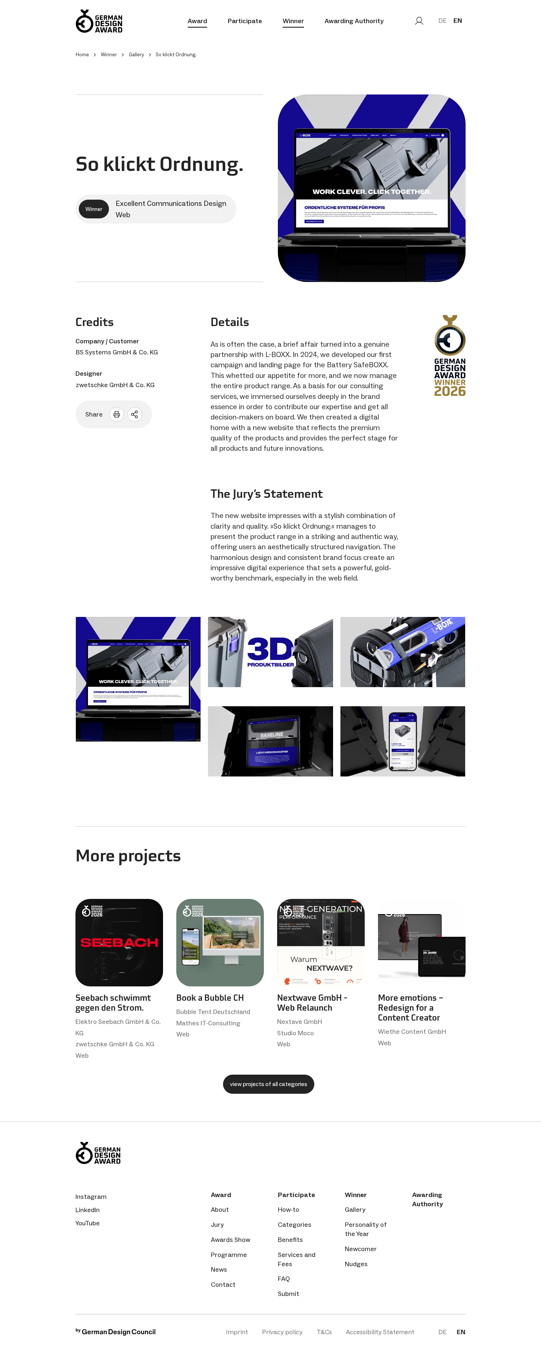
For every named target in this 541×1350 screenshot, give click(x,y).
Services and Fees (296, 1259)
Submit (288, 1294)
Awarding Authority (354, 21)
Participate (245, 21)
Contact (223, 1285)
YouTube (87, 1223)
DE (442, 21)
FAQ (284, 1279)
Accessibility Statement (380, 1332)
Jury (217, 1225)
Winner (293, 21)
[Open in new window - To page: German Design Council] (115, 1334)
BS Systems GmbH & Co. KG (117, 352)
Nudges (356, 1264)
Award (197, 21)
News (219, 1269)
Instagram (91, 1196)
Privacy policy (282, 1332)
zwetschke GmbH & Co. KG (115, 385)
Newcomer (361, 1249)
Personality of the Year (366, 1229)
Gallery (355, 1210)
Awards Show (230, 1240)
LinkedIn (87, 1210)
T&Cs (324, 1332)
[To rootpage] (99, 21)
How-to (288, 1210)
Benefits (290, 1240)
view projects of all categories (268, 1084)
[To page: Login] (419, 21)
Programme (229, 1255)
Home (82, 54)
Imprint (237, 1332)
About (220, 1210)
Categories (294, 1225)
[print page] (116, 414)
